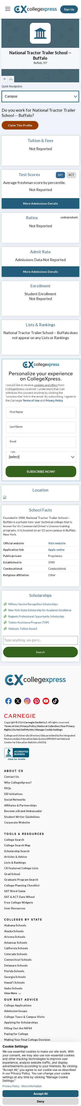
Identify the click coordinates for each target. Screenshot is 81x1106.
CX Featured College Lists (21, 868)
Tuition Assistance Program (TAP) (28, 622)
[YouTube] (46, 703)
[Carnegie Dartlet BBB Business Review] (16, 759)
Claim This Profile (20, 125)
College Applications (18, 1005)
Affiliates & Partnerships (20, 805)
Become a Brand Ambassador (23, 811)
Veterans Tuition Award (22, 628)
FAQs (7, 788)
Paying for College (16, 1034)
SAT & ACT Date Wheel (19, 897)
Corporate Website (17, 822)
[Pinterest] (36, 703)
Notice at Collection (48, 726)
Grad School (12, 874)
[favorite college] (4, 79)
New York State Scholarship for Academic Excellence (39, 610)
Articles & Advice (15, 856)
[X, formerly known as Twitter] (18, 703)
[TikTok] (55, 703)
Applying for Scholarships (21, 1022)
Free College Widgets (18, 902)
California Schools (16, 948)
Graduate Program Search (21, 879)
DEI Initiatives (13, 794)
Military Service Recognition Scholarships (33, 604)
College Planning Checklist (21, 885)
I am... (13, 451)
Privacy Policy (54, 400)
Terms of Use (31, 400)
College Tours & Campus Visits (24, 1016)
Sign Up (69, 9)
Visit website (57, 543)
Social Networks (15, 799)
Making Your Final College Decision (27, 1039)
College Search (14, 839)
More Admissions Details (40, 203)
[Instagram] (27, 703)
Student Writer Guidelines (22, 816)
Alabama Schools (15, 925)
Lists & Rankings (15, 862)
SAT (60, 175)
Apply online (56, 549)
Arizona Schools (14, 936)
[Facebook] (8, 703)
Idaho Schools (13, 988)
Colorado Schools (15, 954)
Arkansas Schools (15, 942)
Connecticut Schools (18, 959)
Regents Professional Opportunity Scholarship (36, 616)
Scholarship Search (16, 851)
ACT (71, 175)
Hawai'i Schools (14, 982)
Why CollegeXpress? (18, 782)
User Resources (14, 908)
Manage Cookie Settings (49, 729)
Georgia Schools (15, 977)
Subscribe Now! (41, 471)
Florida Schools (14, 971)
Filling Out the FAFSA (18, 1028)
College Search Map (17, 845)
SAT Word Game (15, 891)
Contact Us (11, 776)
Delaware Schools (16, 965)
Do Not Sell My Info (23, 729)
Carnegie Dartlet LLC (35, 722)
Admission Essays (15, 1011)
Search (40, 652)
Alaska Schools (14, 931)
